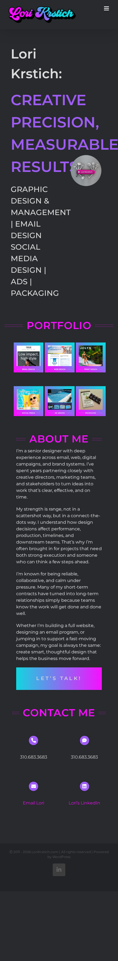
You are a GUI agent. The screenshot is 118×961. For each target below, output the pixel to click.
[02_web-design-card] (60, 344)
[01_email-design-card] (29, 344)
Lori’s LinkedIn (84, 803)
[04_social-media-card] (29, 388)
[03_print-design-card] (91, 344)
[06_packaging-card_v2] (91, 388)
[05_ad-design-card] (60, 388)
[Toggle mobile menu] (107, 8)
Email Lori (33, 803)
